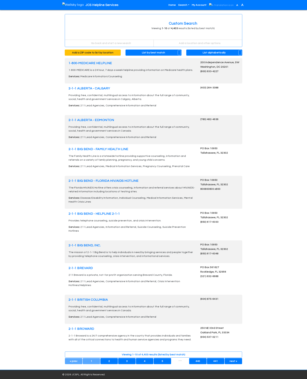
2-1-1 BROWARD (81, 328)
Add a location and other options (199, 43)
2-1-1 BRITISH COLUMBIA (88, 299)
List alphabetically (214, 52)
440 (198, 361)
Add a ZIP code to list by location (92, 52)
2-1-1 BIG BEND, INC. (85, 245)
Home (172, 5)
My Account (199, 5)
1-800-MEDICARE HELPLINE (90, 63)
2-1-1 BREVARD (81, 268)
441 (215, 361)
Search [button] (182, 5)
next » (233, 361)
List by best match (153, 52)
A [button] (240, 5)
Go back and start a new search (111, 43)
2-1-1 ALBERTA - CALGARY (89, 88)
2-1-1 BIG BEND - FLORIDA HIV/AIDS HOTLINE (104, 180)
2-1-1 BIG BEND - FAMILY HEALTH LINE (98, 149)
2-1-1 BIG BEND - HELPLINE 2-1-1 (94, 213)
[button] (221, 5)
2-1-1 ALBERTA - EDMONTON (91, 120)
